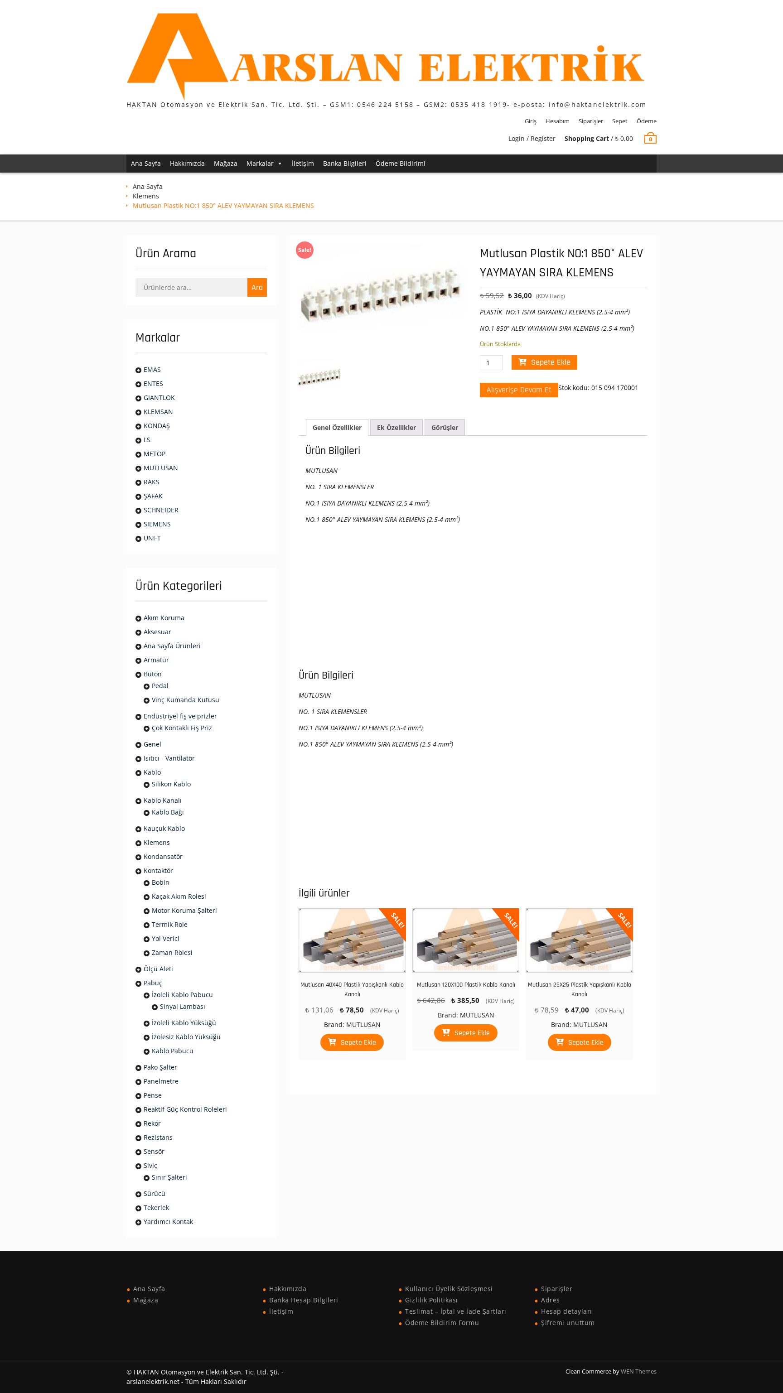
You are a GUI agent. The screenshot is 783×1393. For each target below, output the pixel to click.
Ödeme (647, 121)
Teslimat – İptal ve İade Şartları (456, 1311)
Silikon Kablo (171, 784)
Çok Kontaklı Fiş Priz (182, 727)
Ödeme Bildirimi (400, 163)
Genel (152, 744)
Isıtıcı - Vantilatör (169, 758)
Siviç (150, 1165)
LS (147, 439)
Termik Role (170, 924)
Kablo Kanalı (163, 800)
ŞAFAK (153, 496)
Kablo (152, 772)
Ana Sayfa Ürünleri (172, 645)
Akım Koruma (164, 617)
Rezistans (158, 1137)
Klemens (146, 196)
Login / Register (532, 138)
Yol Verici (165, 938)
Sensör (154, 1151)
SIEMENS (157, 524)
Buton (153, 674)
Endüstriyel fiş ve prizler (180, 716)
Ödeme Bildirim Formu (442, 1322)
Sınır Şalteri (169, 1177)
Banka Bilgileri (345, 163)
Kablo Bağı (168, 812)
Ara (257, 287)
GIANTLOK (159, 397)
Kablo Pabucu (172, 1050)
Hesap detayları (566, 1311)
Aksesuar (157, 631)
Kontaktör (158, 870)
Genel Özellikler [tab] (337, 427)
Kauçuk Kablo (164, 828)
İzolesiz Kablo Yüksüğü (186, 1036)
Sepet (620, 121)
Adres (550, 1300)
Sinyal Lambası (182, 1006)
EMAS (152, 369)
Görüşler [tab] (444, 427)
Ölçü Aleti (158, 968)
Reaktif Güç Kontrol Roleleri (185, 1109)
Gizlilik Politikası (431, 1300)
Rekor (152, 1123)
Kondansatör (163, 856)
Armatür (156, 660)
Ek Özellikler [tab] (396, 427)
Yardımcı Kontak (168, 1221)
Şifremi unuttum (568, 1322)
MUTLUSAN (363, 1024)
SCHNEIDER (161, 510)
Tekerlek (156, 1207)
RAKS (152, 481)
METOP (154, 453)
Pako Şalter (160, 1067)
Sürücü (154, 1193)
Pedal (160, 685)
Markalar (260, 163)
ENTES (153, 383)
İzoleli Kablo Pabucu (182, 994)
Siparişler (591, 121)
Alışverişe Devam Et (519, 390)
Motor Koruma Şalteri (184, 910)
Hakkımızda (187, 163)
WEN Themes (639, 1371)
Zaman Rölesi (172, 952)
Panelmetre (161, 1081)
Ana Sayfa (146, 163)
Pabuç (153, 982)
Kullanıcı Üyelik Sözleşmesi (449, 1288)
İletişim (303, 163)
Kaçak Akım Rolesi (179, 896)
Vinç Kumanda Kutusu (185, 699)
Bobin (160, 882)
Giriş (530, 121)
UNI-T (152, 538)
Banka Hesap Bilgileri (303, 1300)
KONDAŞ (157, 425)
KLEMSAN (158, 411)
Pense (153, 1095)
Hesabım (558, 121)
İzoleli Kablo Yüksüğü (184, 1022)
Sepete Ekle (550, 362)
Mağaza (225, 163)
